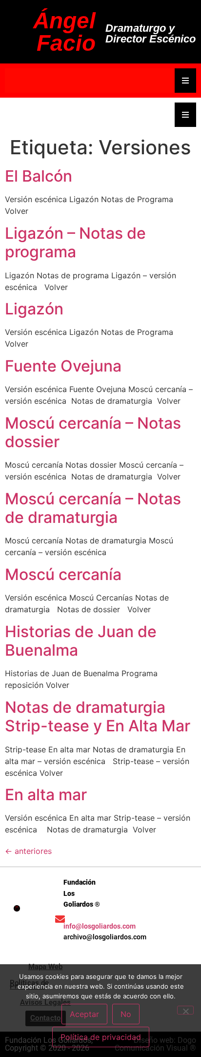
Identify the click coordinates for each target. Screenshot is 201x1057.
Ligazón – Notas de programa (75, 242)
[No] (185, 1010)
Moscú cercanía (63, 574)
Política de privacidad (100, 1037)
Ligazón (34, 308)
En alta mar (46, 794)
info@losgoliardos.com (99, 926)
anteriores (28, 851)
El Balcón (38, 176)
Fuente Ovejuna (63, 365)
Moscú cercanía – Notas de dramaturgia (93, 508)
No (126, 1014)
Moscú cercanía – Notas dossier (93, 432)
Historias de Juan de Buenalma (81, 641)
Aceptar (84, 1014)
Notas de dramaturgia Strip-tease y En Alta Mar (97, 716)
